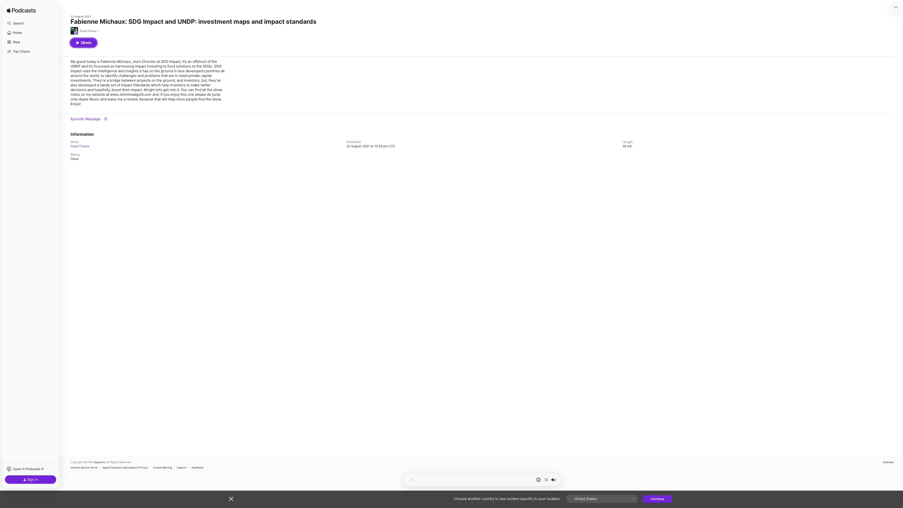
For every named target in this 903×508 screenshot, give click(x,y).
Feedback (197, 467)
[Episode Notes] (538, 479)
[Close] (231, 499)
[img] (21, 10)
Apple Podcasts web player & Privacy (125, 467)
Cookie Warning (162, 467)
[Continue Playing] (546, 479)
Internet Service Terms (84, 467)
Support (182, 467)
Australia (888, 462)
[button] (30, 23)
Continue (657, 499)
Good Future (80, 146)
